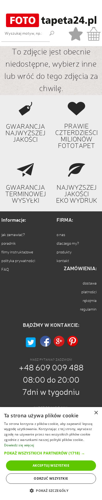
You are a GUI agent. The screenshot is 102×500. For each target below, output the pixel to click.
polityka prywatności (18, 261)
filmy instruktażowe (17, 252)
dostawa (90, 283)
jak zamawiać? (13, 235)
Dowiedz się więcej (19, 445)
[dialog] (51, 453)
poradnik (8, 244)
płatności (89, 292)
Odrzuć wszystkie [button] (51, 478)
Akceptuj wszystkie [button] (51, 465)
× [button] (96, 413)
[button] (51, 453)
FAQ (5, 270)
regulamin (88, 309)
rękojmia (90, 301)
